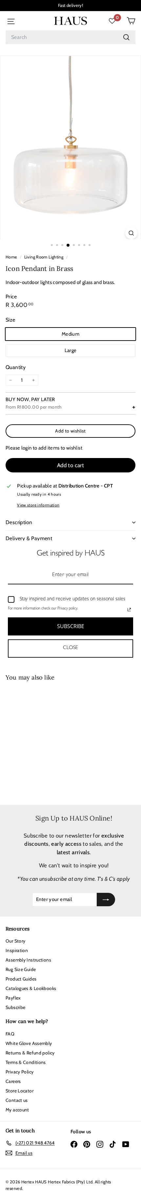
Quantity (16, 367)
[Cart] (131, 20)
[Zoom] (131, 233)
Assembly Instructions (28, 960)
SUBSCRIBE (70, 626)
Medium (70, 334)
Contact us (17, 1100)
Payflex (13, 998)
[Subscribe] (106, 899)
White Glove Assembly (29, 1043)
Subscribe (15, 1007)
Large (71, 350)
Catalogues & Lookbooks (31, 988)
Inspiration (17, 950)
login (26, 448)
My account (17, 1110)
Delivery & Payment (29, 538)
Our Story (15, 941)
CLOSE (70, 648)
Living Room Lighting (44, 257)
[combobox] (70, 37)
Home (12, 257)
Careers (13, 1081)
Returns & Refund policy (30, 1053)
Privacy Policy (19, 1072)
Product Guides (21, 979)
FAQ (10, 1034)
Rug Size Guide (21, 969)
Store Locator (19, 1091)
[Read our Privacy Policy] (129, 609)
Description (19, 522)
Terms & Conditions (26, 1062)
